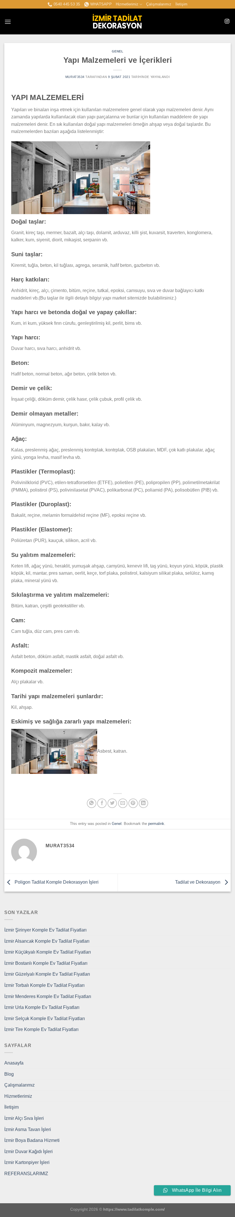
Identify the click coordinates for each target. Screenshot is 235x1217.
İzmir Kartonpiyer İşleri (27, 1162)
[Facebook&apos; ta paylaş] (102, 803)
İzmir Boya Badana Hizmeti (32, 1140)
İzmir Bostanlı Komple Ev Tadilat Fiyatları (45, 963)
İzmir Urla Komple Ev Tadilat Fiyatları (41, 1007)
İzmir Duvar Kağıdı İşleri (28, 1151)
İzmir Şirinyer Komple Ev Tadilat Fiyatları (45, 930)
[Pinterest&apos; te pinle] (133, 803)
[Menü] (7, 22)
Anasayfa (13, 1063)
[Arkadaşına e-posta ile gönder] (123, 803)
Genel (118, 51)
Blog (9, 1074)
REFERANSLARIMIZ (26, 1173)
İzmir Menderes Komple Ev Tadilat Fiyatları (47, 996)
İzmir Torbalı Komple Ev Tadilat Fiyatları (44, 985)
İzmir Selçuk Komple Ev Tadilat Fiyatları (44, 1018)
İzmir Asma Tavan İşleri (27, 1129)
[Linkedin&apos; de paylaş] (143, 803)
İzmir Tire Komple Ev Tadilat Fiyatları (41, 1029)
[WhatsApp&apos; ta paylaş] (91, 803)
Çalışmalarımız (158, 4)
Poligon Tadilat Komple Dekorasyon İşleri (56, 882)
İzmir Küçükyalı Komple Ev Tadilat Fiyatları (47, 952)
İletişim (181, 4)
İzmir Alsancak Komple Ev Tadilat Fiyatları (46, 941)
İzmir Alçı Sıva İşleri (24, 1118)
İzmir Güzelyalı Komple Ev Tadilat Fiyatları (47, 974)
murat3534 (75, 77)
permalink (156, 823)
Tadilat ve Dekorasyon (198, 882)
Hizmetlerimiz (127, 4)
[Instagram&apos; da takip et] (227, 21)
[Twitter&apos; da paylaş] (112, 803)
